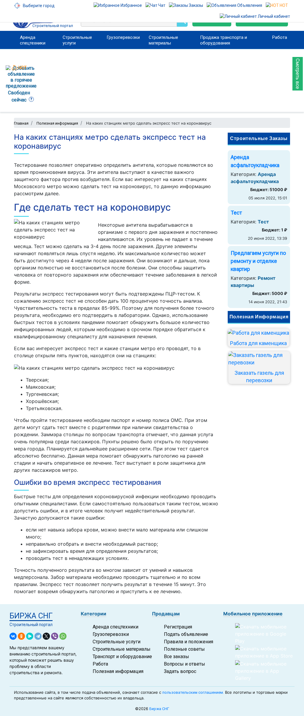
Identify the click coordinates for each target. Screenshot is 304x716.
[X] (46, 636)
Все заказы (176, 656)
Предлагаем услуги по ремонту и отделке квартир (258, 261)
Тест (236, 212)
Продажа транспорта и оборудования (223, 40)
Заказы (195, 5)
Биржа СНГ (159, 709)
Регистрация (178, 627)
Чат (161, 5)
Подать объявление (186, 634)
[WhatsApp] (62, 636)
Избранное (131, 5)
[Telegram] (38, 636)
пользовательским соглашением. (193, 692)
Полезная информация (118, 671)
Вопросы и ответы (184, 664)
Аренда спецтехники (32, 40)
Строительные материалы (163, 40)
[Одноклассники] (21, 636)
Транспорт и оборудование (122, 656)
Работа (279, 37)
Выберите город (38, 5)
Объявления (249, 5)
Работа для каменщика (258, 343)
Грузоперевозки (123, 37)
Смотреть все (297, 73)
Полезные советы (184, 649)
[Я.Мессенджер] (29, 636)
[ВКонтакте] (13, 636)
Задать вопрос (180, 671)
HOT (283, 5)
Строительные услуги (77, 40)
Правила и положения (188, 641)
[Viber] (54, 636)
